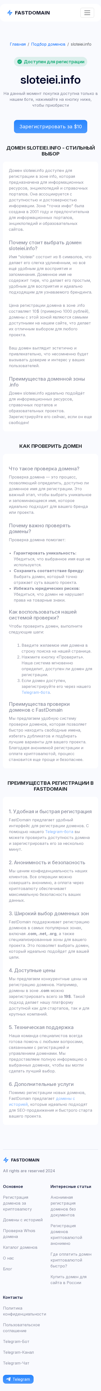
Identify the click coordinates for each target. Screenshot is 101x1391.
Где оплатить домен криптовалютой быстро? (70, 1260)
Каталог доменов (20, 1247)
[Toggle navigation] (87, 13)
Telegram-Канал (18, 1352)
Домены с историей (23, 1219)
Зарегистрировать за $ (50, 126)
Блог (7, 1268)
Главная (18, 44)
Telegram (21, 1379)
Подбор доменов (48, 44)
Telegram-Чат (16, 1363)
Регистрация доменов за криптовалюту (17, 1203)
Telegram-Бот (16, 1341)
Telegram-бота (36, 692)
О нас (8, 1258)
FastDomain (32, 12)
